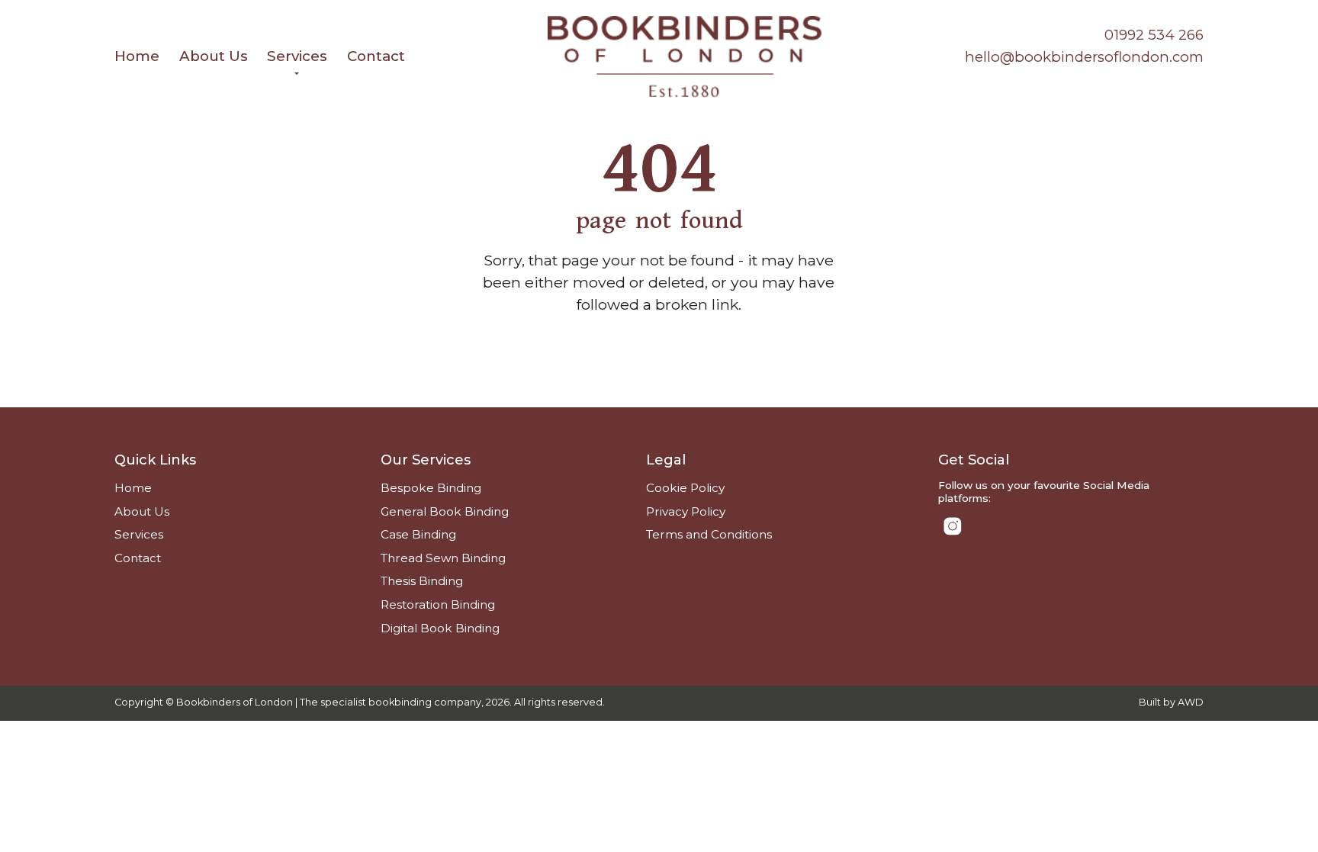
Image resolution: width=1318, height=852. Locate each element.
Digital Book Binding (440, 628)
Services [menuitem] (297, 56)
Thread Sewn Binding (443, 558)
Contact (137, 558)
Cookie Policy (685, 488)
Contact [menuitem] (376, 56)
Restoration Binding (438, 604)
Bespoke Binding (431, 488)
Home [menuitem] (136, 56)
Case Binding (418, 534)
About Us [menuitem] (213, 56)
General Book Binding (445, 511)
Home (133, 488)
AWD (1191, 702)
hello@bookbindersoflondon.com (1084, 57)
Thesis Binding (422, 581)
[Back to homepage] (684, 57)
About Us (141, 511)
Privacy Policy (685, 511)
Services (138, 534)
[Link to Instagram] (953, 526)
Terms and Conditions (709, 534)
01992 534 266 (1154, 34)
